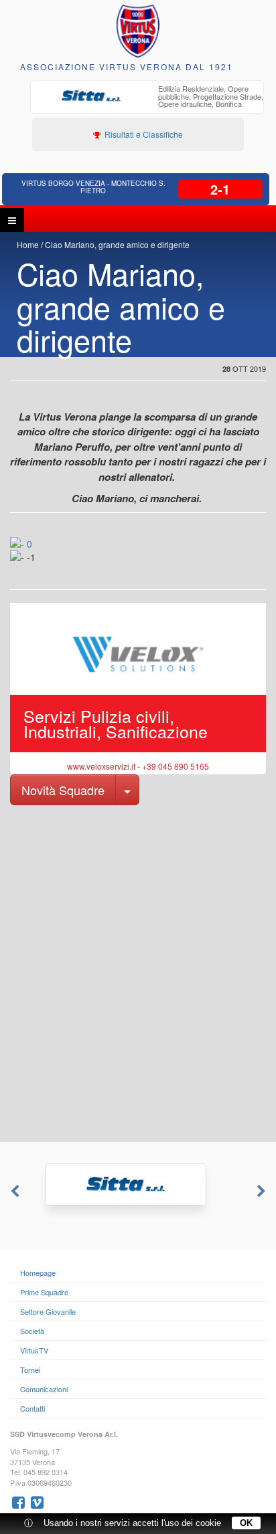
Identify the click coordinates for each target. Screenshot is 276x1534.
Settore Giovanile (48, 1311)
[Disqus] (138, 972)
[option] (147, 98)
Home (28, 244)
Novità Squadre (63, 789)
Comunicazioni (44, 1389)
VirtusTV (34, 1350)
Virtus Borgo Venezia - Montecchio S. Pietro (93, 187)
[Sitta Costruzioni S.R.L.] (138, 1185)
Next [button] (262, 1191)
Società (32, 1330)
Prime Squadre (44, 1292)
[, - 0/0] (42, 566)
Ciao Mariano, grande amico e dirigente (117, 244)
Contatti (32, 1408)
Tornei (30, 1369)
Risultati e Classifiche (142, 134)
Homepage (38, 1272)
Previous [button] (13, 1191)
